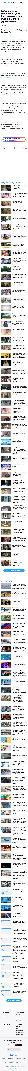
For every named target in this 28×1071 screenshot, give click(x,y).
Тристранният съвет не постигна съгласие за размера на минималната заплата (19, 796)
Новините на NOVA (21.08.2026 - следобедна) (19, 906)
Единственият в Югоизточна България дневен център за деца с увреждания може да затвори (19, 450)
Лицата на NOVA (20, 1016)
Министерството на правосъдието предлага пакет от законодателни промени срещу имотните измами (19, 931)
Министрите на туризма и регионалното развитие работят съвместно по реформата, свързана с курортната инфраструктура (19, 874)
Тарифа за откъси (5, 1059)
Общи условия (22, 1059)
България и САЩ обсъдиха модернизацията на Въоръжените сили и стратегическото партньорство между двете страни (19, 699)
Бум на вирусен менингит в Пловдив (19, 393)
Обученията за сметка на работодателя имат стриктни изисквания (19, 276)
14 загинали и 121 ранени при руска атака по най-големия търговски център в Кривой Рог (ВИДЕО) (18, 780)
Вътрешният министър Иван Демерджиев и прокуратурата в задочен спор (19, 732)
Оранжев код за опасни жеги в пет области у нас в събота (19, 812)
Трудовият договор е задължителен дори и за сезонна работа (18, 515)
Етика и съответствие (9, 1062)
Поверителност (6, 1061)
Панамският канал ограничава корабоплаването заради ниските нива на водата (19, 690)
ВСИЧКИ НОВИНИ (14, 1000)
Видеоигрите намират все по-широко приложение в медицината (19, 664)
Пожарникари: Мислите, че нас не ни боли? (18, 291)
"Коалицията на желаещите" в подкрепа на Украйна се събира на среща (19, 840)
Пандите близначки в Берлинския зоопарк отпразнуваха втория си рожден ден (19, 618)
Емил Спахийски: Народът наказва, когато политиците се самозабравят (19, 475)
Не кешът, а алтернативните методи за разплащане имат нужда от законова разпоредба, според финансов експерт (19, 976)
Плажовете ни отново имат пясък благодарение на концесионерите (19, 490)
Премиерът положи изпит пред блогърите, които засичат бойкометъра (19, 195)
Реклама (3, 1058)
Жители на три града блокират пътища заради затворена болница (19, 315)
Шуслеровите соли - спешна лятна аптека (18, 522)
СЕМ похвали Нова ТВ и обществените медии (18, 283)
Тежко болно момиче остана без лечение (17, 202)
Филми (4, 1033)
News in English (19, 1034)
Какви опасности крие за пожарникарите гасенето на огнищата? (19, 187)
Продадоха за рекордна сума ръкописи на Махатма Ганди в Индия (18, 641)
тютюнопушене (6, 77)
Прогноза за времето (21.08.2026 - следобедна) (19, 890)
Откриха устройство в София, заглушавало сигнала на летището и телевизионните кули (18, 771)
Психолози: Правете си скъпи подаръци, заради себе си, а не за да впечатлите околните (18, 355)
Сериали (5, 1031)
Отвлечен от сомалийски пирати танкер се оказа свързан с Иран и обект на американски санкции (19, 586)
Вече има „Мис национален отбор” (19, 465)
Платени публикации (18, 1062)
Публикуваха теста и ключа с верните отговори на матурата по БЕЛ (19, 967)
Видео (4, 1020)
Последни (5, 1014)
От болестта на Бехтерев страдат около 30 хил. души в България (19, 539)
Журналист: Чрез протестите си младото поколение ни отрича (19, 236)
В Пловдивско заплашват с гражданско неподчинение (19, 457)
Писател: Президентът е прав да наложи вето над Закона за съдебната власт (19, 418)
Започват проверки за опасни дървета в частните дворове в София (18, 339)
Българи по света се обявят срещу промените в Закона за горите (19, 507)
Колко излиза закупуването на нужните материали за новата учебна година (19, 748)
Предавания (6, 1029)
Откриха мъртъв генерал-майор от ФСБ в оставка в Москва (19, 940)
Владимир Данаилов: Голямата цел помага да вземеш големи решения (18, 299)
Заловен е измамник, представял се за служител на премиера (18, 554)
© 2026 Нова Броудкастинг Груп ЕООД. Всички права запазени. (14, 1066)
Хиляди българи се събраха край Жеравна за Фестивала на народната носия (19, 724)
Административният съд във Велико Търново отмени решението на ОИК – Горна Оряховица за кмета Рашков (19, 856)
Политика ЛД (12, 1061)
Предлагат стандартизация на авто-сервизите (19, 210)
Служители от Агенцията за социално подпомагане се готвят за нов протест (19, 386)
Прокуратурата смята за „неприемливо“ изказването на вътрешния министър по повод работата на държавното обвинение (19, 950)
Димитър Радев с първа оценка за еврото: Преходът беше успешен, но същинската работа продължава (19, 821)
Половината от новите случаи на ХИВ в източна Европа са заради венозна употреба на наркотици (19, 371)
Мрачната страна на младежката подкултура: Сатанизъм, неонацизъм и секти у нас (19, 716)
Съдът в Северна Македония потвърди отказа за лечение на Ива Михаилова (19, 959)
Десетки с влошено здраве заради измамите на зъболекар (19, 547)
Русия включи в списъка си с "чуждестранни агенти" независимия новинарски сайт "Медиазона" (19, 625)
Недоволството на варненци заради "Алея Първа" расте (18, 268)
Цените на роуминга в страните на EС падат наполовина (18, 441)
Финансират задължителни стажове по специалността (19, 433)
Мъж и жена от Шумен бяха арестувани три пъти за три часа (18, 531)
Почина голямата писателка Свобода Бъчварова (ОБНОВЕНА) (18, 362)
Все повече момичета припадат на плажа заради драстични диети (19, 347)
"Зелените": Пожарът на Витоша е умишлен (18, 330)
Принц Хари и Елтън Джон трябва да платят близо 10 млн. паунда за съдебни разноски (19, 649)
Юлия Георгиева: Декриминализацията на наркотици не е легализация (19, 410)
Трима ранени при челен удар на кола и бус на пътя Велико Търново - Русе (19, 609)
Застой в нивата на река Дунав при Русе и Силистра (19, 754)
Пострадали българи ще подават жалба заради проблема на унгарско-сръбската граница (18, 402)
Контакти (17, 1059)
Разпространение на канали (20, 1058)
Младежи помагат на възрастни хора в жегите (19, 217)
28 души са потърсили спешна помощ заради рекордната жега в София (19, 788)
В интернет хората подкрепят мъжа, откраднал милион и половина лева (17, 563)
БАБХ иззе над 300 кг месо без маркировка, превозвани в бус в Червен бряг (19, 804)
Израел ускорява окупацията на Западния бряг (19, 739)
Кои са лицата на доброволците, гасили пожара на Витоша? (18, 244)
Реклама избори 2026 (10, 1058)
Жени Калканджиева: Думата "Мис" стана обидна (18, 323)
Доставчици (12, 1059)
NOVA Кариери (20, 1032)
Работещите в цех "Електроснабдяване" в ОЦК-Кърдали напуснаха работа (18, 379)
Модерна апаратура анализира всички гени (18, 306)
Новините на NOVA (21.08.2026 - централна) (18, 680)
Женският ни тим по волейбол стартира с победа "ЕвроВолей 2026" (19, 633)
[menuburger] (2, 2)
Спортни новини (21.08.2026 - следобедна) (19, 898)
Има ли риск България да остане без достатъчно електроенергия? (19, 763)
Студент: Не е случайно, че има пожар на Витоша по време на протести (19, 252)
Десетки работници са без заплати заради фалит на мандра (19, 426)
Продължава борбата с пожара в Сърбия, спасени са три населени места (19, 923)
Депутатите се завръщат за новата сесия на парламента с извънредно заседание (18, 708)
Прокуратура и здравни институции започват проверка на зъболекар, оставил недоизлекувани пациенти (19, 499)
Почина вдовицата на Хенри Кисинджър (18, 600)
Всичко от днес (7, 1016)
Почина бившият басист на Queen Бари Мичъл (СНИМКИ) (19, 865)
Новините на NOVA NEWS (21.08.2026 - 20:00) (18, 655)
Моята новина (6, 1018)
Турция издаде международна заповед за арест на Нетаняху (19, 915)
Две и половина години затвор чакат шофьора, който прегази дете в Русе (18, 483)
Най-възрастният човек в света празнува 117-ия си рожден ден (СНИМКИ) (19, 847)
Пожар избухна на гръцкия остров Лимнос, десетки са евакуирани (19, 593)
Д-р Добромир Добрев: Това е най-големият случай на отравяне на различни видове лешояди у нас (19, 673)
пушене (3, 43)
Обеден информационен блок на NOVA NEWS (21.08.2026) (18, 985)
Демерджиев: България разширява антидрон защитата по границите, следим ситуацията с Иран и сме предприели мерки (19, 831)
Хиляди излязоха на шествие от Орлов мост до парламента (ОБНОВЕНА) (19, 261)
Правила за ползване (20, 1061)
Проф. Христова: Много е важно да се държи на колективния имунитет (19, 993)
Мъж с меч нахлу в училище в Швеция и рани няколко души (19, 883)
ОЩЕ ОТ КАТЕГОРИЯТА (14, 570)
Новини (13, 2)
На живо (19, 2)
